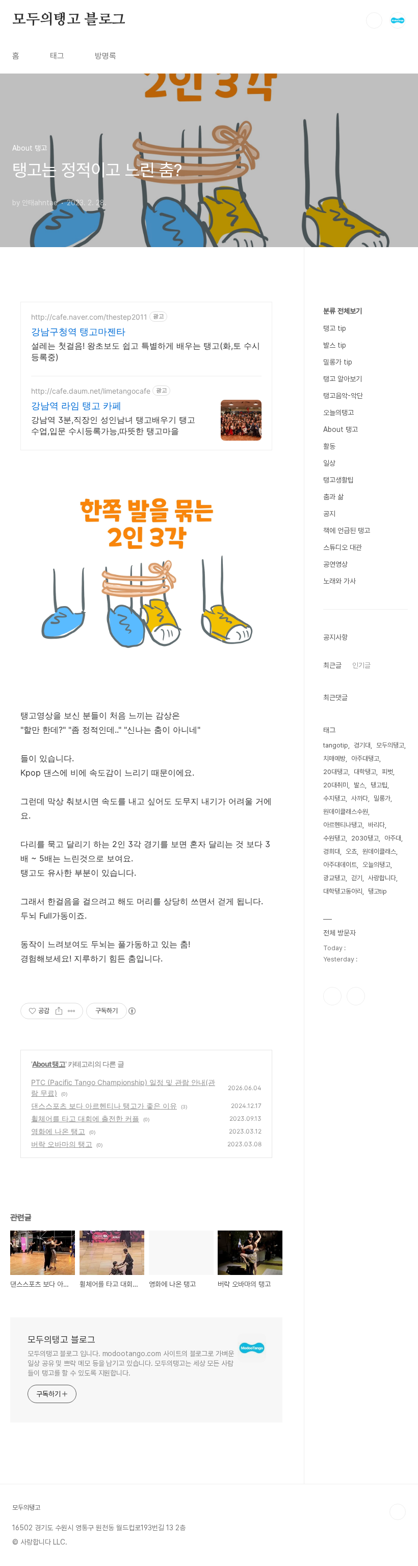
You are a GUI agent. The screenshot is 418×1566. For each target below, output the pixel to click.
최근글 (332, 665)
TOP (397, 1512)
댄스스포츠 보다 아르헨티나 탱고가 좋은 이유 (104, 1105)
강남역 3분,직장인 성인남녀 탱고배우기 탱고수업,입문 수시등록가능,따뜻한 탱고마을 (113, 425)
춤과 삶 (333, 497)
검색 (374, 20)
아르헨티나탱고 (342, 825)
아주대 (392, 838)
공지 (329, 514)
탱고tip (377, 891)
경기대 (362, 745)
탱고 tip (334, 328)
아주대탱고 (365, 758)
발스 (359, 785)
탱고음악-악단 (343, 396)
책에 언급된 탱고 (346, 530)
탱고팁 (379, 785)
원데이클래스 (379, 851)
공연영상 (335, 564)
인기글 (361, 665)
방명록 (105, 56)
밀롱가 (382, 798)
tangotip (335, 745)
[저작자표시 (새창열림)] (131, 1011)
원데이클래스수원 (345, 811)
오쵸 (351, 851)
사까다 (359, 798)
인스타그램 (332, 996)
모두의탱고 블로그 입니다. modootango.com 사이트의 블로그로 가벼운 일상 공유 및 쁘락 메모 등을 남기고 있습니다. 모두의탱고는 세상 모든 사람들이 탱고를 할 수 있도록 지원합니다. (131, 1363)
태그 (57, 56)
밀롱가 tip (337, 362)
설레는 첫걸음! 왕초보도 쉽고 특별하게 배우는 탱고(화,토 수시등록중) (145, 351)
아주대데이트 (340, 865)
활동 (329, 446)
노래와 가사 (339, 581)
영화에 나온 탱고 (58, 1131)
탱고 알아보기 (342, 379)
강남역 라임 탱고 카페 (76, 405)
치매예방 (334, 758)
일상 (329, 463)
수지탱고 (334, 798)
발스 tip (334, 345)
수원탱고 (334, 838)
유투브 (356, 996)
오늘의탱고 (338, 412)
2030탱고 (365, 838)
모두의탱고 (390, 745)
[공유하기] (59, 1011)
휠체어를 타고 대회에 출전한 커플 (85, 1118)
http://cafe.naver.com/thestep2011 (89, 316)
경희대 (331, 851)
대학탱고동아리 (342, 891)
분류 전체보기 (342, 311)
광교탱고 (334, 878)
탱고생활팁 (338, 480)
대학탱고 (365, 772)
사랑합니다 (382, 878)
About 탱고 (48, 1063)
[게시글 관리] (71, 1011)
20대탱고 (335, 772)
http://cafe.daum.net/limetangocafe (90, 391)
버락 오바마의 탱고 (61, 1144)
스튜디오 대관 (342, 547)
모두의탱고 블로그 (68, 20)
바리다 (376, 825)
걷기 (356, 878)
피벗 (387, 772)
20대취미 (335, 785)
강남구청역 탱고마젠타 (78, 331)
